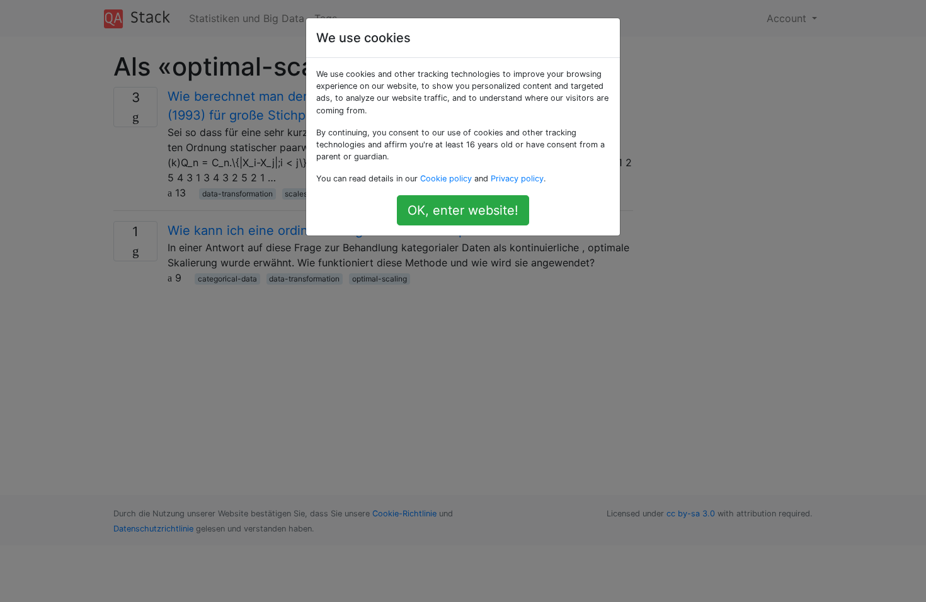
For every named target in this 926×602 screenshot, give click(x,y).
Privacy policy (517, 178)
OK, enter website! (463, 210)
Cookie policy (446, 178)
